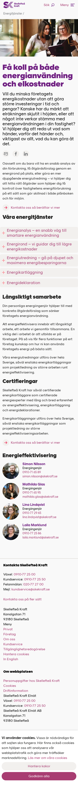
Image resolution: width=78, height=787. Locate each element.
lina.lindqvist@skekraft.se (39, 517)
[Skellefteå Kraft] (14, 5)
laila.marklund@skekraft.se (40, 537)
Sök (47, 5)
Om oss (9, 639)
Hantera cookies (16, 654)
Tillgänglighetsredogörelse (24, 649)
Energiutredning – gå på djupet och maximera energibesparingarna (40, 260)
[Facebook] (15, 153)
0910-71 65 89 (31, 472)
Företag (9, 634)
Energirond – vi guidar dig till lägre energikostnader (39, 246)
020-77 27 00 (33, 584)
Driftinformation (15, 691)
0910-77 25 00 (24, 574)
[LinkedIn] (25, 153)
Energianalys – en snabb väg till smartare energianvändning (37, 233)
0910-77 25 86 (31, 533)
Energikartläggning (25, 272)
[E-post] (5, 153)
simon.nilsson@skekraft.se (39, 476)
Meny (64, 5)
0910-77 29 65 (31, 513)
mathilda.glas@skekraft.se (40, 497)
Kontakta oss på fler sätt (22, 599)
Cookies (9, 686)
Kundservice (12, 644)
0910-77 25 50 (35, 579)
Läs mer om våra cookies (47, 758)
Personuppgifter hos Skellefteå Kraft (31, 681)
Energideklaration (23, 282)
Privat (8, 629)
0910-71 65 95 (31, 492)
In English (10, 659)
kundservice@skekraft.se (30, 589)
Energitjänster (13, 13)
